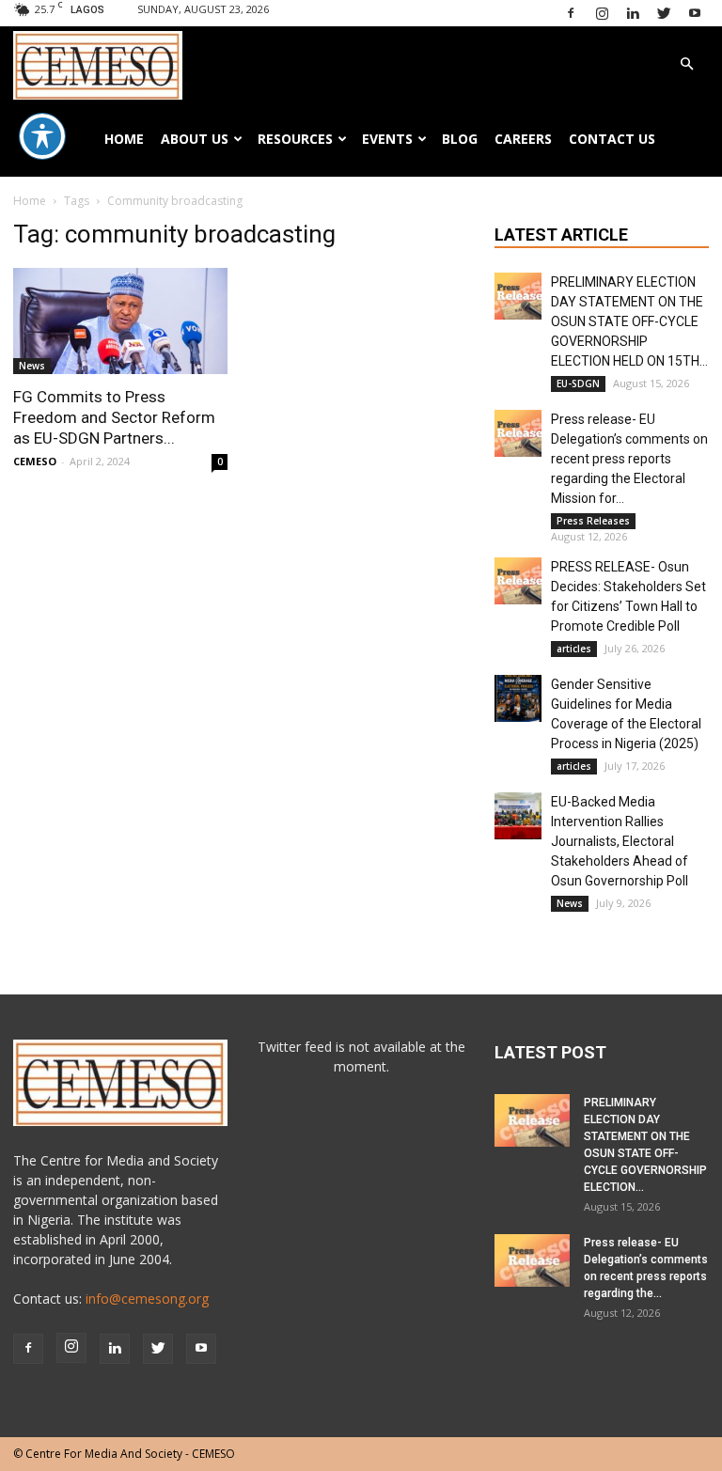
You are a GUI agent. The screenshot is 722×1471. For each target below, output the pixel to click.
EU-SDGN (578, 383)
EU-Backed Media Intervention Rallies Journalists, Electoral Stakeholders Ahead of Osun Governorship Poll (619, 841)
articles (574, 648)
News (32, 365)
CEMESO (34, 461)
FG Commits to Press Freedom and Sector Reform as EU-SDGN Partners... (114, 417)
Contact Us (612, 139)
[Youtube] (695, 14)
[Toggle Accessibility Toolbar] (42, 136)
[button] (686, 64)
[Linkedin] (633, 14)
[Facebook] (571, 14)
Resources (295, 139)
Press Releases (593, 520)
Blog (460, 139)
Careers (523, 139)
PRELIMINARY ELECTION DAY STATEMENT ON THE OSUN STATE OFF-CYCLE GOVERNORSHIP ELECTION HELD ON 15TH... (629, 321)
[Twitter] (664, 14)
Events (387, 139)
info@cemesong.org (147, 1298)
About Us (194, 139)
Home (124, 139)
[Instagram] (602, 14)
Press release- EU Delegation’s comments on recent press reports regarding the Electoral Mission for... (629, 459)
